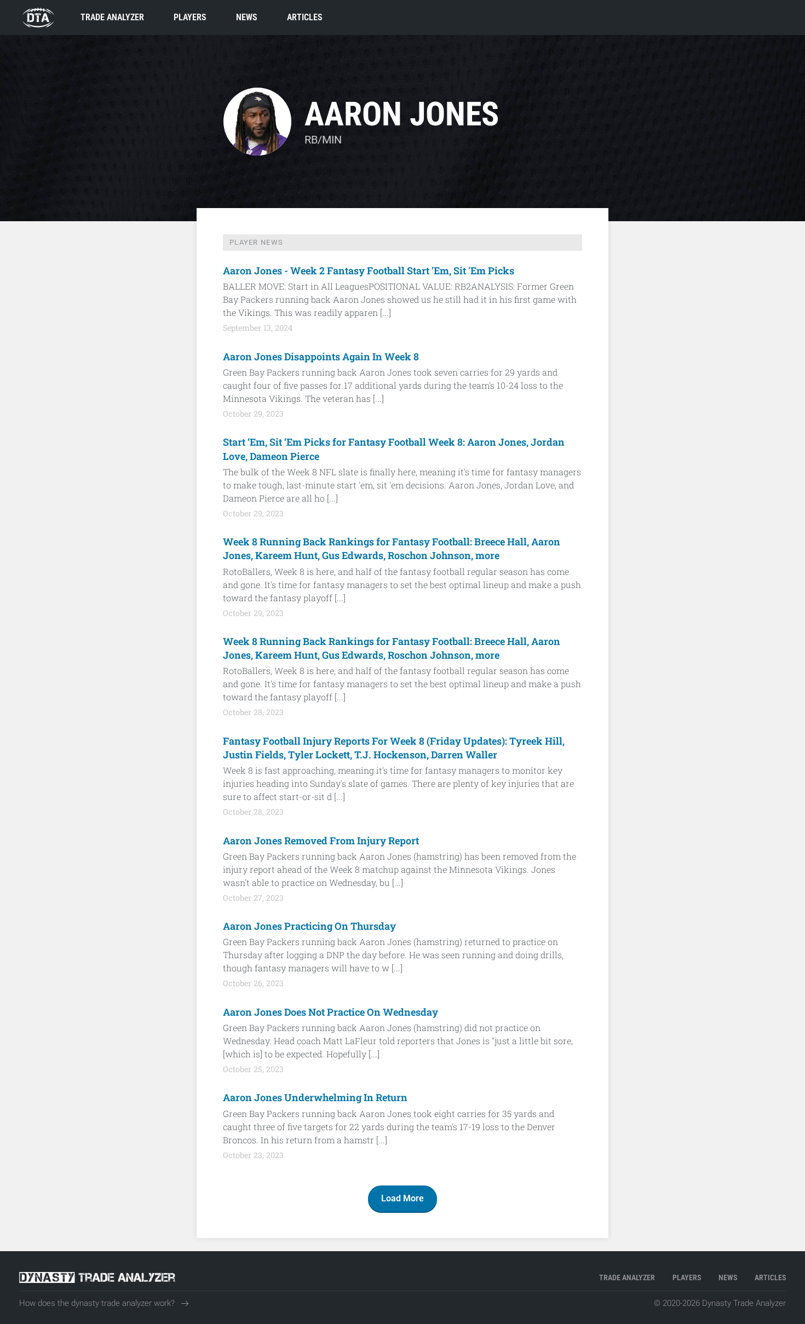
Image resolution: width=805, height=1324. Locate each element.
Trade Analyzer (112, 17)
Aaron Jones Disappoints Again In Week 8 (321, 356)
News (246, 17)
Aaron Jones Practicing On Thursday (309, 925)
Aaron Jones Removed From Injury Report (321, 840)
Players (190, 17)
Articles (305, 17)
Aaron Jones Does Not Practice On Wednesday (330, 1011)
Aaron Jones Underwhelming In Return (315, 1097)
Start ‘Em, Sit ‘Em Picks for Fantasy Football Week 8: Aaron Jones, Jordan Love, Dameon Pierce (394, 448)
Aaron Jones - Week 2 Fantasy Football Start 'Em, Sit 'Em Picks (368, 270)
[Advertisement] (101, 398)
